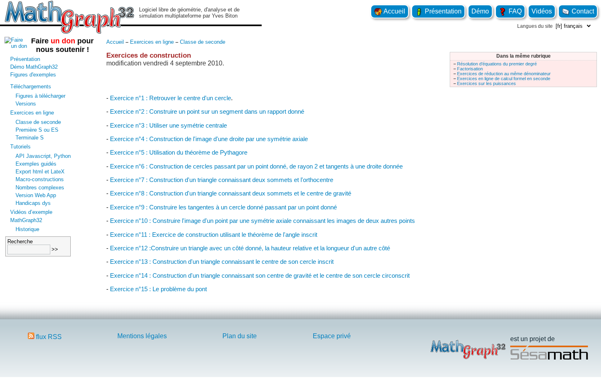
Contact (582, 11)
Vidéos (541, 11)
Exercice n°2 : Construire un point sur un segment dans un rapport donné (207, 111)
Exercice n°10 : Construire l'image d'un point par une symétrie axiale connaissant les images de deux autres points (262, 220)
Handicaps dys (33, 203)
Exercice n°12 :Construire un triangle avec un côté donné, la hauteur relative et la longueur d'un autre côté (250, 248)
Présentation (442, 11)
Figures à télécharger (40, 96)
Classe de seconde (38, 122)
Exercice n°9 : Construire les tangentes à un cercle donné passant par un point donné (223, 207)
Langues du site (535, 26)
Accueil (393, 11)
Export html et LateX (40, 172)
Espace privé (332, 336)
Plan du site (239, 336)
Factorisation (470, 68)
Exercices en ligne (32, 113)
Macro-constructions (40, 179)
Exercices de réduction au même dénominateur (504, 73)
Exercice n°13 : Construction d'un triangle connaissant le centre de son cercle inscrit (222, 261)
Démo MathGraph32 (34, 67)
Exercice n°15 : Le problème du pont (158, 288)
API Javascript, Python (43, 156)
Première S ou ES (37, 130)
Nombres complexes (40, 187)
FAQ (514, 11)
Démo (480, 11)
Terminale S (30, 138)
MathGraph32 (26, 220)
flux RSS (48, 336)
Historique (27, 229)
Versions (26, 104)
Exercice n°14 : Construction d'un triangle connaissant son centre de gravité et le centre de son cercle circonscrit (260, 275)
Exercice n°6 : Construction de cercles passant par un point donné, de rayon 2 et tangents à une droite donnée (256, 166)
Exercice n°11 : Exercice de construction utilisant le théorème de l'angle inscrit (213, 234)
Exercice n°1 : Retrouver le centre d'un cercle (170, 97)
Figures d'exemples (33, 75)
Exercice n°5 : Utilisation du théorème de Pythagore (178, 152)
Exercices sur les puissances (486, 83)
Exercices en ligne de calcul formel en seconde (503, 78)
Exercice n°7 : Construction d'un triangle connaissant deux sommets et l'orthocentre (221, 179)
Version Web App (36, 195)
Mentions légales (142, 336)
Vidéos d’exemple (31, 212)
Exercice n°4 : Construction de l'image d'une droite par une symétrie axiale (209, 138)
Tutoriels (20, 147)
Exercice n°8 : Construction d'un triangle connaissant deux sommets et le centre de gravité (230, 193)
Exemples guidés (36, 164)
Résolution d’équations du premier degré (497, 63)
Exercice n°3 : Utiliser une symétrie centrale (168, 125)
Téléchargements (30, 86)
